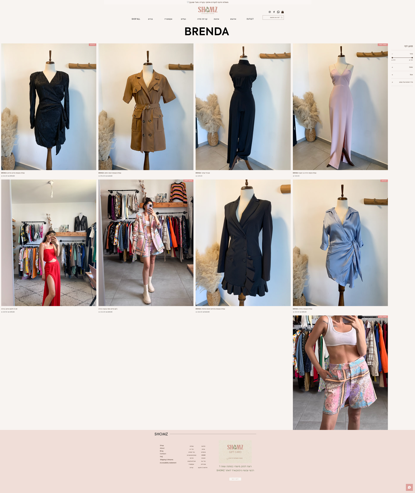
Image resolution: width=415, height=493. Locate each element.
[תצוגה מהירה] (243, 106)
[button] (282, 11)
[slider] (392, 57)
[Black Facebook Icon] (274, 12)
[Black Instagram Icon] (269, 12)
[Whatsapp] (278, 12)
